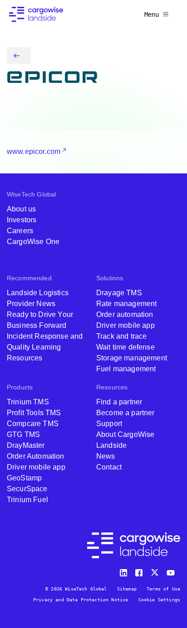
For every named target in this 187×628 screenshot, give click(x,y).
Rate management (126, 303)
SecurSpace (27, 489)
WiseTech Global (31, 194)
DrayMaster (26, 445)
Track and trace (121, 336)
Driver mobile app (125, 325)
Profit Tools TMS (34, 413)
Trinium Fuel (27, 499)
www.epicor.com (33, 151)
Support (109, 423)
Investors (21, 220)
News (105, 456)
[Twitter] (155, 571)
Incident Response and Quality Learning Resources (45, 347)
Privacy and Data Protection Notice (80, 599)
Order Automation (35, 456)
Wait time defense (125, 347)
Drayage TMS (119, 293)
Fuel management (126, 369)
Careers (20, 231)
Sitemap (127, 588)
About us (21, 209)
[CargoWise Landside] (36, 14)
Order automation (124, 314)
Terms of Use (163, 588)
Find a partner (119, 402)
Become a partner (125, 413)
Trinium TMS (28, 402)
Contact (109, 467)
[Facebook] (140, 571)
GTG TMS (23, 434)
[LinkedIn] (125, 571)
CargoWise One (33, 241)
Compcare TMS (33, 423)
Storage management (131, 358)
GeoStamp (24, 478)
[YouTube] (172, 571)
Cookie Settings (159, 599)
